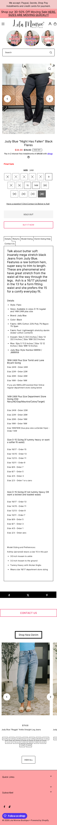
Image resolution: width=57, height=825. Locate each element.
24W (42, 194)
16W (45, 185)
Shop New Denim (28, 634)
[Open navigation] (6, 23)
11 (11, 185)
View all (28, 760)
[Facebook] (4, 807)
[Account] (50, 23)
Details (8, 239)
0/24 (5, 738)
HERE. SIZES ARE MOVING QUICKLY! (32, 13)
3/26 (18, 738)
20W (23, 194)
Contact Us (10, 243)
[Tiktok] (9, 807)
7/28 (32, 738)
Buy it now (28, 225)
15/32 (16, 742)
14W (36, 185)
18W (14, 194)
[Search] (51, 52)
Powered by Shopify (40, 820)
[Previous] (7, 98)
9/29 (39, 738)
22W (32, 194)
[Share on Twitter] (28, 595)
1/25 (12, 738)
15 (27, 185)
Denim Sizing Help (42, 239)
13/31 (8, 742)
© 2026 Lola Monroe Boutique (15, 820)
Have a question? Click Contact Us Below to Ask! (28, 204)
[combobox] (28, 52)
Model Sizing (27, 239)
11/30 (45, 738)
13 (19, 185)
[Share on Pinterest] (46, 595)
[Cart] (55, 23)
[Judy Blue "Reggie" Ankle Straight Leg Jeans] (26, 679)
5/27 (25, 738)
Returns (16, 239)
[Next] (49, 98)
